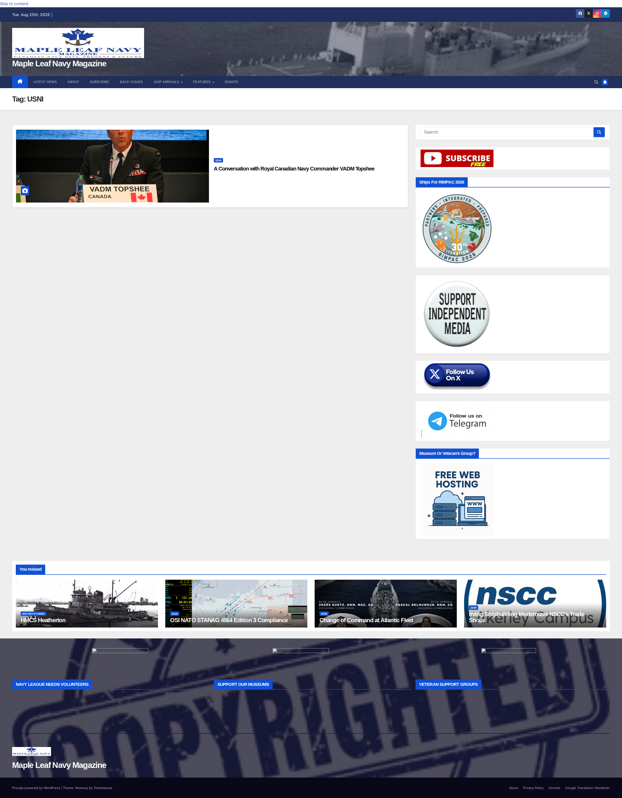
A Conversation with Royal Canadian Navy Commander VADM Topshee (294, 169)
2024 (218, 160)
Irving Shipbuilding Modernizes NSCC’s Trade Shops (526, 617)
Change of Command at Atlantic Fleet (366, 620)
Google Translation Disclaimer (587, 788)
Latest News (45, 82)
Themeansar (103, 788)
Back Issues (131, 82)
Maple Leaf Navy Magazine (59, 63)
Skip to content (14, 3)
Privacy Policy (533, 788)
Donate (231, 82)
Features (202, 82)
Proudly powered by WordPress (36, 788)
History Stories (33, 613)
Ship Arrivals (167, 82)
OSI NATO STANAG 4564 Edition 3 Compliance (229, 620)
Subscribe (100, 82)
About (73, 82)
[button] (596, 82)
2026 (175, 613)
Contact (554, 788)
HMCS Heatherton (43, 620)
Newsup (81, 788)
